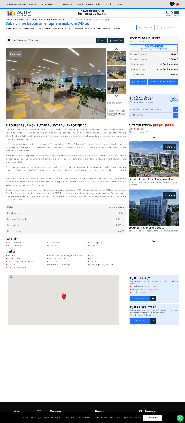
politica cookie (133, 418)
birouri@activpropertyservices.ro (23, 4)
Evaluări (98, 4)
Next (116, 96)
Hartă (102, 40)
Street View (117, 40)
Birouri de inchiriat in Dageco (147, 227)
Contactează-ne (140, 298)
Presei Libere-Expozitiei (50, 20)
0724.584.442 (47, 4)
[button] (63, 296)
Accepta (152, 418)
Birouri (73, 4)
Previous (116, 49)
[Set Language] (177, 4)
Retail (80, 4)
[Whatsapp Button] (57, 4)
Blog (111, 4)
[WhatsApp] (180, 418)
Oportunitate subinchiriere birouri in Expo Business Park (151, 179)
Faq (106, 4)
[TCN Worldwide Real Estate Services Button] (172, 13)
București (19, 20)
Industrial (89, 4)
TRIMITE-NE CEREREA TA (163, 81)
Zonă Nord (31, 20)
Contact (118, 4)
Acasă (66, 4)
